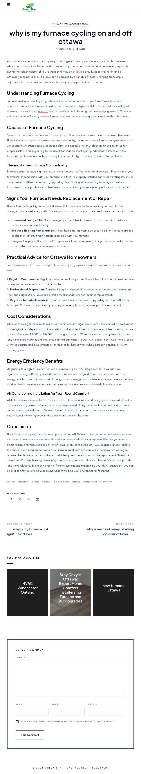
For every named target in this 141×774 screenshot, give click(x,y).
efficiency (24, 481)
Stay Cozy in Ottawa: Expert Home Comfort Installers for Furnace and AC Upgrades (70, 587)
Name (20, 704)
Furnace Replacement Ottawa (70, 24)
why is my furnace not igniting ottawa (38, 529)
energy (35, 481)
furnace (47, 481)
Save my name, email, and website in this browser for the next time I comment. (67, 721)
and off (43, 111)
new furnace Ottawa (113, 587)
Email (56, 704)
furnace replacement (41, 246)
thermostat (106, 481)
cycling (11, 481)
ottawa (76, 481)
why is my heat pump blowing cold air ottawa (102, 529)
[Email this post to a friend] (37, 500)
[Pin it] (29, 500)
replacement (90, 481)
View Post (27, 600)
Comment (22, 658)
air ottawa (75, 71)
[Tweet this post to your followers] (20, 500)
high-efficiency (61, 481)
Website (92, 704)
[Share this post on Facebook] (11, 500)
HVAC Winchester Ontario (28, 587)
